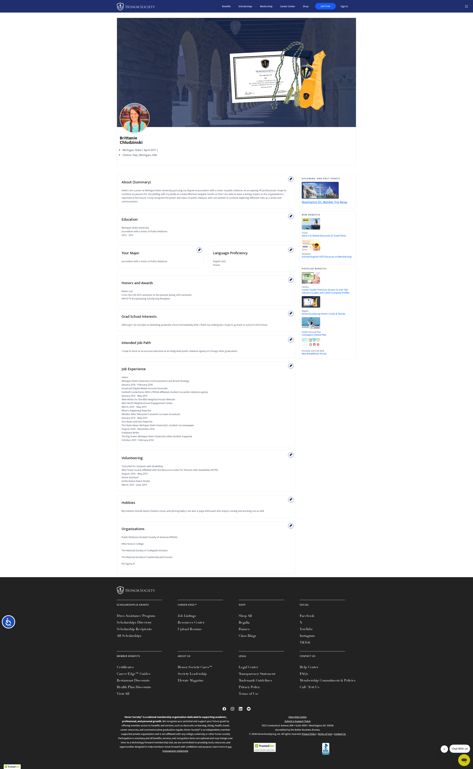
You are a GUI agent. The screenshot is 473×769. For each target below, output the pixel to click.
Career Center (287, 6)
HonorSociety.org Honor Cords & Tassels (323, 313)
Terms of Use (248, 694)
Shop (305, 6)
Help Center (309, 667)
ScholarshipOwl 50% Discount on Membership (327, 256)
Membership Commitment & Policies (327, 680)
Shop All (245, 616)
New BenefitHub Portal (314, 353)
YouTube (306, 629)
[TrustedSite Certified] (265, 747)
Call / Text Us (309, 687)
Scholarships (245, 6)
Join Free (325, 6)
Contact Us (340, 734)
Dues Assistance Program (136, 616)
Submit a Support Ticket (298, 721)
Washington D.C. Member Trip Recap (324, 202)
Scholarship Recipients (134, 629)
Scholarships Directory (134, 622)
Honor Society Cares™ (195, 667)
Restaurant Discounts (133, 680)
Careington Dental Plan (314, 334)
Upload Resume (190, 629)
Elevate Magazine (191, 680)
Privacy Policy (249, 687)
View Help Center (297, 717)
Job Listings (187, 616)
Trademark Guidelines (255, 680)
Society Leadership (192, 674)
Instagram (307, 636)
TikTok (305, 642)
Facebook (307, 616)
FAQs (304, 674)
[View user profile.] (134, 120)
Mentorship (266, 6)
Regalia (244, 622)
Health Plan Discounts (134, 687)
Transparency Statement (257, 674)
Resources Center (191, 622)
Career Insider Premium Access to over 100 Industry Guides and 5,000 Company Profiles (326, 291)
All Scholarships (129, 636)
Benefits (226, 6)
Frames (244, 629)
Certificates (125, 667)
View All (123, 694)
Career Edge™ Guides (133, 674)
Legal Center (248, 667)
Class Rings (247, 636)
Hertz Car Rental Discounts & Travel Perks (324, 235)
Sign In (344, 6)
